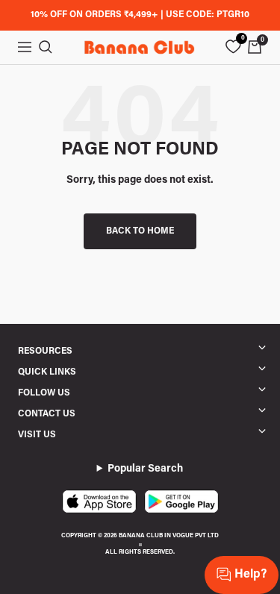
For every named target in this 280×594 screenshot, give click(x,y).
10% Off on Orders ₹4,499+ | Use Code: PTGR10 (140, 14)
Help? (250, 575)
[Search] (45, 47)
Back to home (140, 231)
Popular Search (145, 469)
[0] (233, 47)
